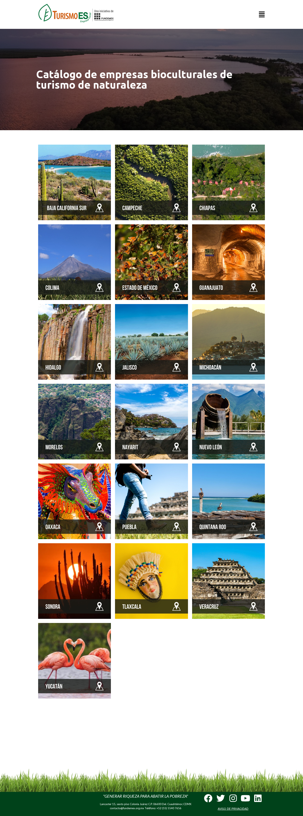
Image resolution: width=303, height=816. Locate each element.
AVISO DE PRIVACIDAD (233, 808)
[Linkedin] (258, 798)
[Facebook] (208, 798)
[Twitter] (220, 798)
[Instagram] (233, 798)
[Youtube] (245, 798)
